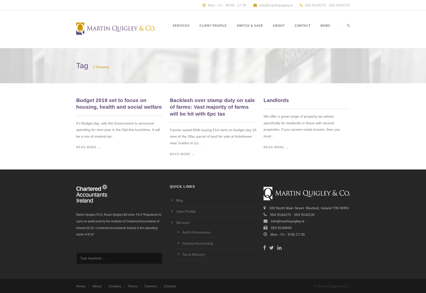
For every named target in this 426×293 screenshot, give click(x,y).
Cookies (114, 286)
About (279, 25)
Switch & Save (250, 25)
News (325, 25)
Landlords (276, 100)
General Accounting (197, 243)
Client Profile (213, 25)
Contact (303, 25)
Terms (133, 286)
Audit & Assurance (196, 232)
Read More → (88, 147)
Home (81, 286)
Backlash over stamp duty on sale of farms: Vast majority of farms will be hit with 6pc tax (212, 107)
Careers (150, 286)
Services (181, 25)
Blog (179, 200)
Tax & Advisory (193, 254)
